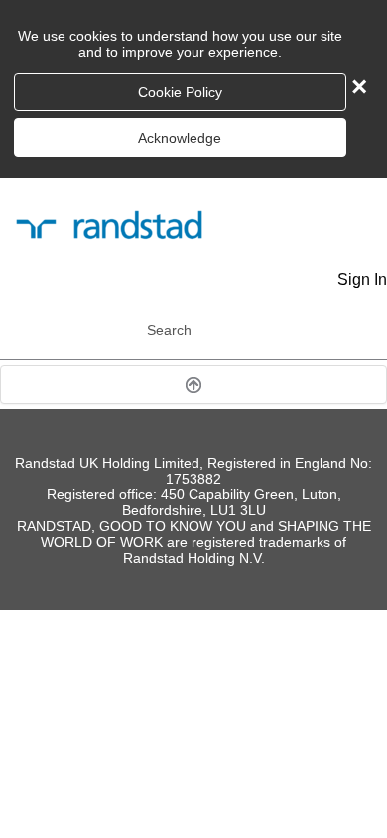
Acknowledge (179, 138)
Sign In (362, 279)
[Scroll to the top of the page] (193, 384)
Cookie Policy (180, 92)
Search (169, 330)
